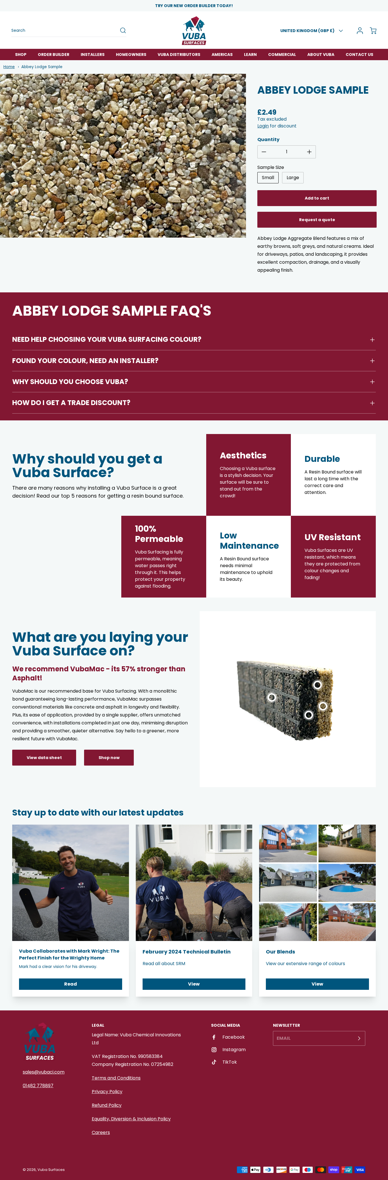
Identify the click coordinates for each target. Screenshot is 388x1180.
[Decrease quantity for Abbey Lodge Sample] (264, 152)
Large (293, 177)
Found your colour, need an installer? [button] (85, 360)
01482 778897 (38, 1085)
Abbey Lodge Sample (41, 67)
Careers (101, 1132)
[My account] (358, 30)
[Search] (120, 30)
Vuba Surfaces (51, 1169)
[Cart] (370, 30)
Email (284, 1038)
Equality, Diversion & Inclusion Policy (131, 1119)
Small (268, 177)
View (194, 984)
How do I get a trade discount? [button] (71, 402)
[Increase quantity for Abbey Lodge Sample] (309, 152)
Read (70, 984)
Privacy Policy (107, 1091)
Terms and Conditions (116, 1078)
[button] (272, 690)
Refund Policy (107, 1105)
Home (9, 67)
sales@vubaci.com (43, 1072)
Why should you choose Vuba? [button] (70, 381)
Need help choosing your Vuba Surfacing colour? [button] (106, 339)
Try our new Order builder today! (194, 6)
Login (263, 126)
